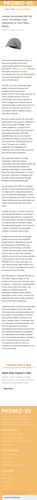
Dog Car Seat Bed (9, 454)
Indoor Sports (7, 445)
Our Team (6, 482)
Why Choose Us (8, 478)
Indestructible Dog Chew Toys (13, 465)
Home (7, 9)
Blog (13, 9)
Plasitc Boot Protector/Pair (12, 437)
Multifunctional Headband (12, 434)
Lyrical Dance (7, 458)
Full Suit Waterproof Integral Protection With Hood (17, 441)
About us (5, 475)
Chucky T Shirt (7, 461)
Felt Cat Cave (21, 69)
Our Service (6, 485)
